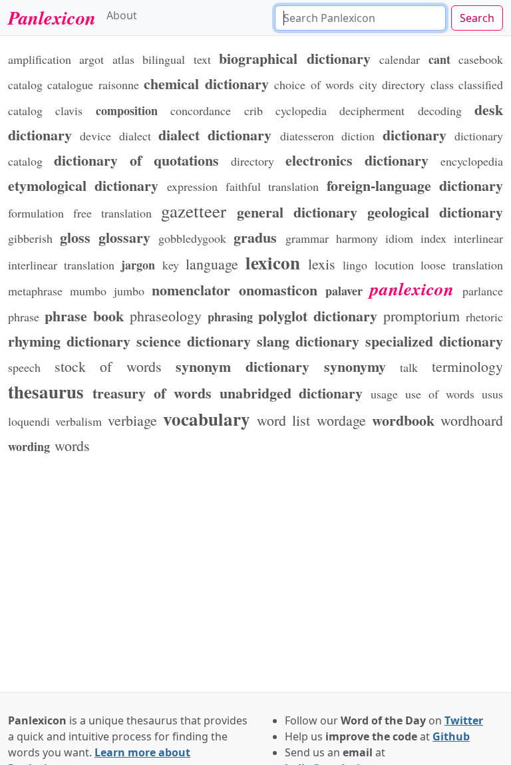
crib (253, 110)
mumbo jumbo (107, 291)
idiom (399, 238)
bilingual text (176, 59)
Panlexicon (52, 17)
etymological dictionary (83, 185)
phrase (23, 317)
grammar (307, 238)
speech (24, 367)
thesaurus (46, 391)
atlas (123, 59)
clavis (69, 110)
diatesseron (307, 136)
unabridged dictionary (291, 392)
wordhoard (471, 420)
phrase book (84, 315)
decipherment (372, 110)
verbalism (78, 421)
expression (192, 186)
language (212, 263)
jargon (138, 264)
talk (409, 367)
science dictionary (193, 340)
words (72, 445)
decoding (440, 110)
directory (252, 161)
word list (283, 420)
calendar (399, 59)
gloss (75, 236)
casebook (480, 59)
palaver (344, 290)
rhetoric (484, 317)
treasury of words (152, 392)
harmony (357, 238)
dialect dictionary (214, 134)
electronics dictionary (356, 159)
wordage (341, 420)
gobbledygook (192, 238)
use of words (439, 394)
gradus (255, 236)
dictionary (414, 134)
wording (29, 446)
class (442, 84)
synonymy (355, 366)
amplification (39, 59)
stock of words (108, 366)
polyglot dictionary (317, 315)
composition (127, 110)
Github (451, 736)
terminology (467, 366)
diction (358, 136)
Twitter (463, 720)
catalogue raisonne (92, 84)
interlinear (478, 238)
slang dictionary (308, 340)
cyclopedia (301, 110)
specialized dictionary (434, 340)
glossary (124, 236)
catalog (25, 84)
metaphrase (35, 291)
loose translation (462, 265)
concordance (200, 110)
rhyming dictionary (69, 340)
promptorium (421, 315)
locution (394, 265)
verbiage (132, 420)
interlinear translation (61, 265)
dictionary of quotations (136, 159)
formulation (36, 213)
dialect (135, 136)
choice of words (314, 84)
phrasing (230, 316)
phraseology (166, 315)
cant (439, 59)
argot (91, 59)
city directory (392, 84)
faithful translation (272, 186)
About (121, 15)
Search (477, 18)
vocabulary (206, 419)
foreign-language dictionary (415, 185)
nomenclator (191, 289)
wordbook (403, 419)
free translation (112, 213)
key (170, 265)
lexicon (273, 262)
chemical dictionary (206, 83)
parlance (482, 291)
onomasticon (278, 289)
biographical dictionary (294, 58)
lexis (321, 263)
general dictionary (297, 211)
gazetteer (193, 211)
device (95, 136)
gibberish (30, 238)
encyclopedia (471, 161)
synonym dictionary (242, 366)
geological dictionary (435, 211)
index (433, 238)
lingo (355, 265)
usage (384, 394)
